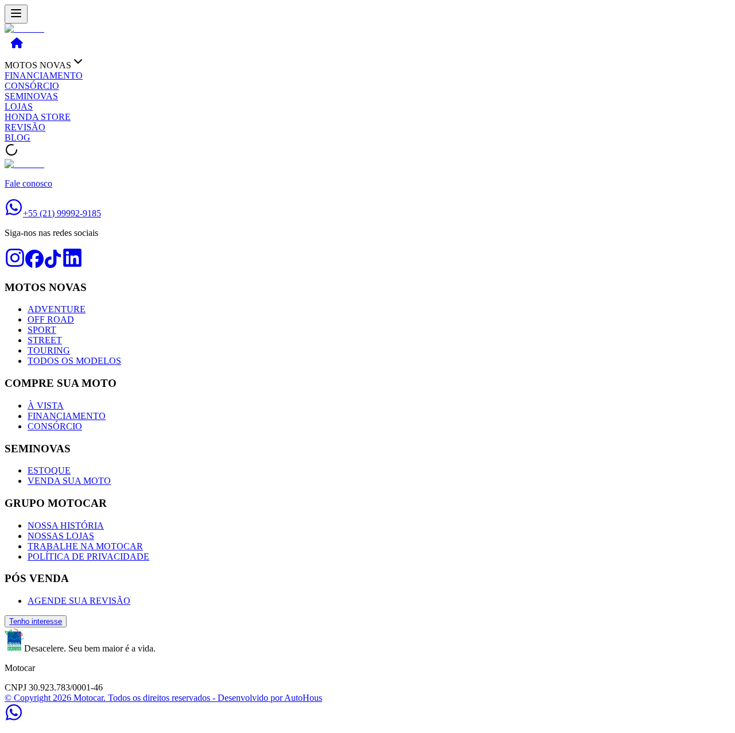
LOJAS (19, 106)
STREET (45, 340)
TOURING (49, 350)
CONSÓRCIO (32, 86)
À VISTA (46, 405)
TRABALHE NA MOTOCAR (85, 546)
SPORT (42, 330)
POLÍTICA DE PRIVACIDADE (88, 556)
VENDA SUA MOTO (69, 481)
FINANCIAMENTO (44, 75)
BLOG (17, 137)
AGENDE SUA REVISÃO (79, 601)
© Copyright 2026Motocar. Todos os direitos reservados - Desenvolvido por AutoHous (163, 698)
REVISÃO (25, 127)
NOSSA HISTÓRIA (66, 525)
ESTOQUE (49, 470)
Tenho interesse (35, 621)
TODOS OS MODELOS (74, 361)
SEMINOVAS (31, 96)
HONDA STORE (38, 117)
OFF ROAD (51, 319)
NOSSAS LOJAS (61, 536)
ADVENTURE (57, 309)
